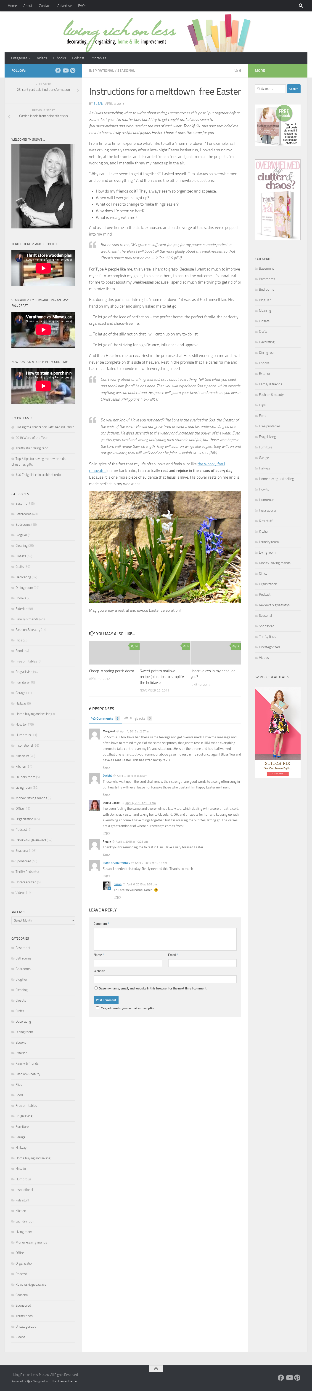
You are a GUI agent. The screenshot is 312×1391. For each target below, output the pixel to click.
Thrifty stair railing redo (32, 448)
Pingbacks (140, 718)
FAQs (82, 5)
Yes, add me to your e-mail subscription (128, 1008)
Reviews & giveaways (31, 840)
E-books (59, 58)
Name (99, 955)
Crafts (20, 567)
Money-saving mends (31, 798)
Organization (25, 819)
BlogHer (21, 535)
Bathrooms (24, 514)
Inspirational (101, 70)
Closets (21, 556)
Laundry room (25, 777)
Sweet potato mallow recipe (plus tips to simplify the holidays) (162, 677)
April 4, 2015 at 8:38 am (132, 775)
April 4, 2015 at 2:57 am (135, 731)
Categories (19, 58)
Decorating (23, 577)
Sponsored (23, 861)
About (27, 5)
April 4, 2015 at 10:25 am (132, 841)
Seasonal (126, 70)
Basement (23, 503)
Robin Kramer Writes (116, 862)
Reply (106, 767)
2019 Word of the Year (32, 438)
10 (136, 646)
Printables (98, 58)
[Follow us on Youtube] (65, 70)
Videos (42, 58)
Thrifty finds (24, 872)
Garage (21, 693)
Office (20, 809)
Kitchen (21, 766)
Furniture (22, 682)
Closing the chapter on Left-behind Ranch (45, 427)
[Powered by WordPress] (28, 1381)
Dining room (24, 588)
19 (237, 646)
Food (19, 651)
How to (21, 724)
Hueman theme (67, 1381)
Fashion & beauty (28, 630)
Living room (24, 787)
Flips (19, 640)
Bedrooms (23, 525)
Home (12, 5)
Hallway (21, 703)
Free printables (26, 661)
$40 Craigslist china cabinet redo (38, 475)
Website (99, 971)
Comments (107, 718)
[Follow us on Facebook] (58, 70)
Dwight (107, 775)
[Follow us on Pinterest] (72, 70)
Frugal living (24, 672)
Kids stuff (22, 756)
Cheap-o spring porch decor (111, 671)
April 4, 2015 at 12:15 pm (151, 863)
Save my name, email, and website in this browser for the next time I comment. (153, 988)
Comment (101, 924)
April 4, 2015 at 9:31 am (140, 803)
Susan (98, 104)
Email (173, 955)
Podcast (78, 58)
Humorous (23, 735)
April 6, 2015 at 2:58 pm (142, 884)
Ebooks (21, 598)
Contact (45, 5)
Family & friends (27, 619)
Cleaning (22, 546)
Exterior (21, 609)
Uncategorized (26, 882)
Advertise (64, 5)
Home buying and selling (33, 714)
